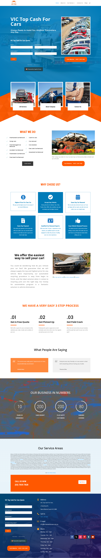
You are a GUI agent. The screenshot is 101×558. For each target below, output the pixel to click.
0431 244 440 (44, 517)
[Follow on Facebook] (72, 537)
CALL (83, 482)
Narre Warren (13, 462)
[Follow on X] (76, 537)
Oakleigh (89, 464)
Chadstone (45, 464)
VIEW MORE (27, 163)
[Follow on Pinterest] (84, 537)
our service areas (51, 472)
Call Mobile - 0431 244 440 (76, 59)
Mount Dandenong (80, 459)
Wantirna (21, 459)
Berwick (45, 460)
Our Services (70, 3)
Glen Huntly (14, 463)
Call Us (43, 514)
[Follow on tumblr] (88, 537)
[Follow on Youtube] (93, 537)
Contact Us (80, 3)
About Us (63, 3)
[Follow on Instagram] (80, 537)
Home (57, 3)
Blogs (86, 3)
